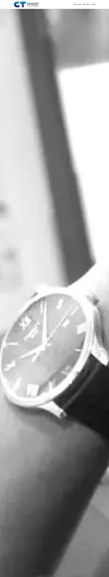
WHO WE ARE (77, 4)
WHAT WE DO (86, 4)
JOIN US (93, 4)
